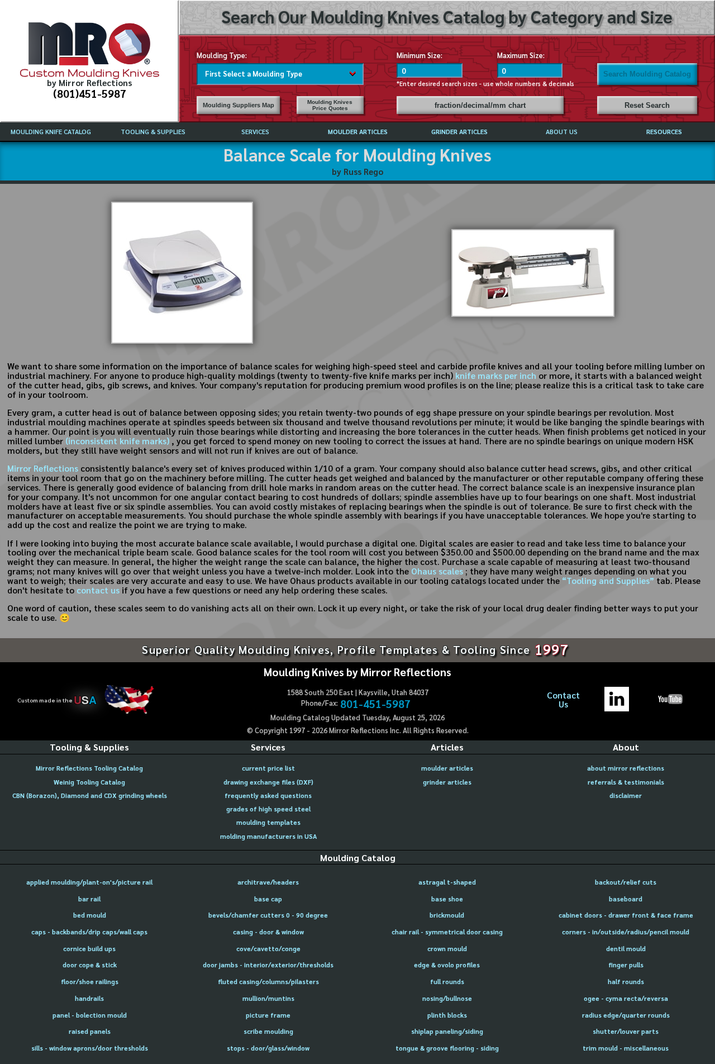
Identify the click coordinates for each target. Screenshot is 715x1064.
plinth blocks (447, 1015)
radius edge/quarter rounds (626, 1015)
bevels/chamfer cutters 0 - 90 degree (268, 915)
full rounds (447, 981)
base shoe (447, 899)
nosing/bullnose (447, 998)
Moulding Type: (222, 55)
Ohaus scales (438, 571)
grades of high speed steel (268, 809)
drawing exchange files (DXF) (268, 782)
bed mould (89, 915)
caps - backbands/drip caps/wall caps (89, 932)
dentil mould (626, 948)
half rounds (626, 981)
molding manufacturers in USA (268, 836)
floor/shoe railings (89, 981)
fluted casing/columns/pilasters (268, 981)
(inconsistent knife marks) (118, 440)
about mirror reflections (625, 768)
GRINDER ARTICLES (459, 131)
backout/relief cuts (625, 882)
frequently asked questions (268, 795)
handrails (89, 998)
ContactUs (563, 700)
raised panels (90, 1031)
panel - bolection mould (90, 1015)
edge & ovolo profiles (447, 965)
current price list (268, 768)
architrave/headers (268, 882)
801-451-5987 (375, 703)
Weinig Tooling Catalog (89, 782)
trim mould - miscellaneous (626, 1048)
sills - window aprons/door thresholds (89, 1048)
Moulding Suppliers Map (238, 105)
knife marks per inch (495, 375)
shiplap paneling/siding (447, 1031)
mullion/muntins (268, 998)
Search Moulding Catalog (647, 74)
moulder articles (447, 768)
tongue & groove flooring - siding (447, 1048)
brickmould (447, 915)
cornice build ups (89, 948)
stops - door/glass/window (268, 1048)
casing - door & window (268, 932)
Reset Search (647, 105)
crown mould (447, 948)
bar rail (89, 899)
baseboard (625, 899)
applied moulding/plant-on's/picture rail (89, 882)
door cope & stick (90, 965)
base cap (268, 899)
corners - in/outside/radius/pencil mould (625, 932)
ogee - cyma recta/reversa (626, 998)
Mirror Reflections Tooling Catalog (89, 768)
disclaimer (625, 795)
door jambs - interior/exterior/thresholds (268, 965)
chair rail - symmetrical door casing (447, 932)
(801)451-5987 (89, 93)
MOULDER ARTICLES (358, 131)
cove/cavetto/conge (268, 948)
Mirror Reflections (42, 468)
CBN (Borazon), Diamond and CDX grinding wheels (89, 795)
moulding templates (268, 822)
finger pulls (626, 965)
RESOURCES (664, 131)
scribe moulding (268, 1031)
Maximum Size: (521, 55)
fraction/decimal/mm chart (480, 105)
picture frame (268, 1015)
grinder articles (447, 782)
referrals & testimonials (626, 782)
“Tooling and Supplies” (609, 580)
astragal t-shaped (447, 882)
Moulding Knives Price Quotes (329, 105)
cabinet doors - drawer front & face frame (626, 915)
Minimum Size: (419, 55)
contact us (98, 590)
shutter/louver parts (626, 1031)
